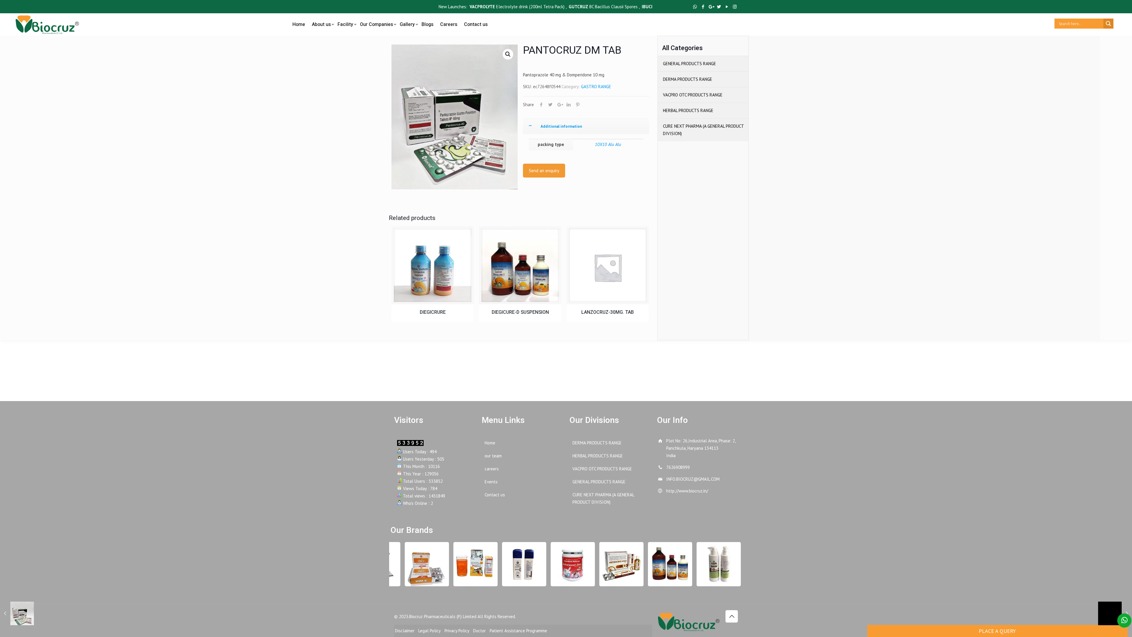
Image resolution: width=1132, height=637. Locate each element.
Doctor (479, 630)
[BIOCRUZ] (47, 23)
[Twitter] (719, 6)
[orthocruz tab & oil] (613, 564)
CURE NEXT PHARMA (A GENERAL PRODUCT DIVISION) (703, 129)
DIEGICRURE (433, 312)
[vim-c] (418, 564)
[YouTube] (727, 6)
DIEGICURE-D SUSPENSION (520, 312)
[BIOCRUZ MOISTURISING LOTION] (710, 564)
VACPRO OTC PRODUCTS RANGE (693, 95)
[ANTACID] (662, 564)
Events (491, 482)
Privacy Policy (457, 630)
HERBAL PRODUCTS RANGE (688, 110)
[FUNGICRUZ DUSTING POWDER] (516, 564)
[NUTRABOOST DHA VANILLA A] (564, 564)
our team (493, 456)
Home (490, 443)
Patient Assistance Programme (518, 630)
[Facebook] (703, 6)
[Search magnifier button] (1108, 24)
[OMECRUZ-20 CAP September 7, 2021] (1115, 613)
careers (492, 469)
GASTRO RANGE (596, 86)
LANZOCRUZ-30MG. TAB (607, 312)
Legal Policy (429, 630)
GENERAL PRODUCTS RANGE (689, 63)
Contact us (495, 495)
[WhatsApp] (695, 6)
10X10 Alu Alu (608, 144)
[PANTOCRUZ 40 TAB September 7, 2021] (17, 613)
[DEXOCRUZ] (467, 564)
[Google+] (711, 6)
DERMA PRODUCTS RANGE (687, 79)
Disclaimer (404, 630)
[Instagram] (735, 6)
